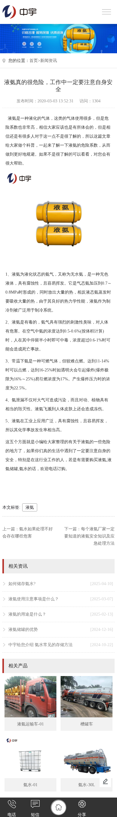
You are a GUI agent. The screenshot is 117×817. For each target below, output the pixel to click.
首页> (34, 60)
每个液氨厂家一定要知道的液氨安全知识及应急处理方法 (89, 536)
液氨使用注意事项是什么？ (60, 599)
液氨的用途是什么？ (60, 614)
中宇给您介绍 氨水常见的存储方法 (60, 645)
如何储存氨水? (60, 583)
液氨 (30, 507)
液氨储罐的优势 (60, 629)
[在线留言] (105, 781)
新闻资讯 (48, 60)
